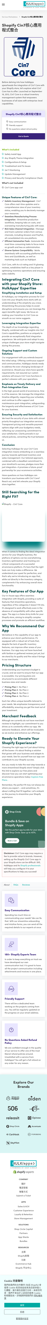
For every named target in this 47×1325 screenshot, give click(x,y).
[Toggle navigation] (3, 4)
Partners (23, 1233)
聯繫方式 (23, 1191)
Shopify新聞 (23, 1255)
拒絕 (22, 1311)
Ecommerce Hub (23, 1263)
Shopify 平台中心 (23, 1267)
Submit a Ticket (23, 1195)
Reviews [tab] (26, 884)
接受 (22, 1305)
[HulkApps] (34, 4)
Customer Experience (23, 1210)
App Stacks (23, 1236)
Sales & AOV (23, 1206)
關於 (23, 1183)
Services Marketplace (9, 17)
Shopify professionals (30, 865)
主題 (23, 1251)
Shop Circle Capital (23, 1229)
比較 (23, 1259)
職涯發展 (23, 1187)
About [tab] (7, 884)
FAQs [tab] (15, 884)
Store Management (23, 1218)
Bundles (23, 1241)
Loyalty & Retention (23, 1214)
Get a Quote (23, 136)
